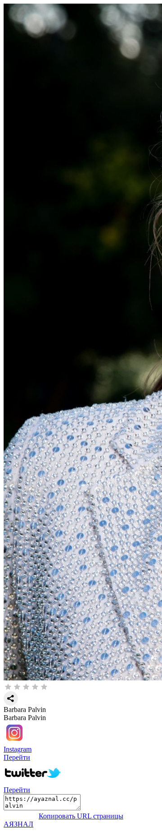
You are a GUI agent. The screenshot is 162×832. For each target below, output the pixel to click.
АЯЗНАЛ (18, 824)
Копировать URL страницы (81, 816)
